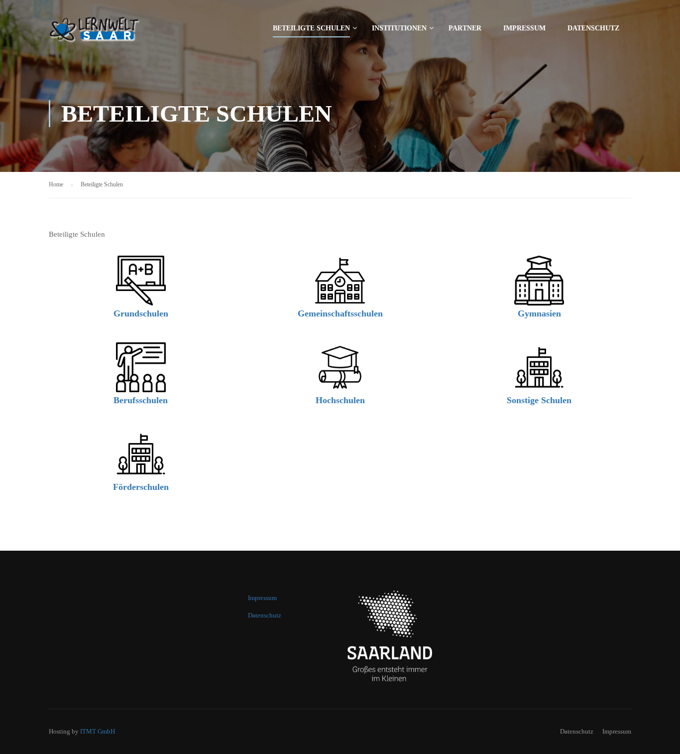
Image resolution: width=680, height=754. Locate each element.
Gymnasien (539, 313)
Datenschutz (593, 28)
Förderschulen (141, 487)
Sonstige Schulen (539, 400)
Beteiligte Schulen (311, 28)
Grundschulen (140, 313)
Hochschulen (340, 400)
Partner (465, 28)
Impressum (524, 28)
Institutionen (399, 28)
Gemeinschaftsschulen (340, 313)
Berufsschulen (140, 400)
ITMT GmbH (97, 731)
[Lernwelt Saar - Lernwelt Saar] (118, 32)
